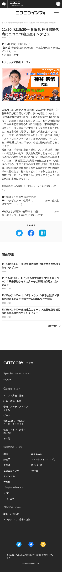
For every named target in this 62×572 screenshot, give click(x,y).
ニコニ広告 (36, 454)
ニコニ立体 (9, 499)
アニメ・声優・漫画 (13, 396)
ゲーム (6, 416)
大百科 (6, 482)
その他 (6, 439)
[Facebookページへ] (31, 544)
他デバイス (36, 465)
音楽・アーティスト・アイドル (15, 408)
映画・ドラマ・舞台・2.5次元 (14, 431)
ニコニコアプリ (11, 471)
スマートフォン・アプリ (43, 459)
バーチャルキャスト (13, 487)
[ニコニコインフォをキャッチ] (43, 544)
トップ (4, 23)
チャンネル (9, 476)
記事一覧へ (53, 326)
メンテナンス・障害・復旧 (16, 520)
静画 (5, 460)
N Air (6, 493)
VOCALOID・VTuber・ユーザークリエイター (15, 422)
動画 (5, 454)
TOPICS (7, 380)
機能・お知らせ (11, 514)
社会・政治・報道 (16, 23)
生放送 (6, 465)
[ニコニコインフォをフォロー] (19, 544)
